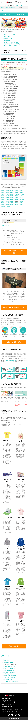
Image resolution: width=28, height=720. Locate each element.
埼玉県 (2, 194)
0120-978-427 (18, 5)
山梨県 (16, 195)
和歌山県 (22, 199)
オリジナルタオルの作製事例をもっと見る (14, 308)
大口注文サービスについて (9, 677)
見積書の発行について (8, 662)
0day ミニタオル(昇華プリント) (9, 225)
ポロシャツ (21, 520)
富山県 (2, 195)
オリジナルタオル (14, 7)
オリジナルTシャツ (7, 448)
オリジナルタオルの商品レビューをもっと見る (14, 252)
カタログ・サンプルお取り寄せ (11, 681)
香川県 (7, 202)
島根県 (7, 201)
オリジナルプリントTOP (5, 7)
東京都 (11, 194)
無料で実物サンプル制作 (20, 376)
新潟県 (22, 194)
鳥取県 (2, 201)
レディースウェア (21, 624)
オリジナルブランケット (21, 486)
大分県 (16, 204)
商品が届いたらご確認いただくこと (12, 673)
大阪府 (7, 199)
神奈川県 (17, 194)
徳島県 (2, 202)
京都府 (2, 199)
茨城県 (11, 192)
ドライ (7, 591)
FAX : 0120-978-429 (6, 700)
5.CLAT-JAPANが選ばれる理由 (11, 43)
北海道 (2, 190)
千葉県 (7, 194)
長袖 (21, 591)
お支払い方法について (8, 671)
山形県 (2, 192)
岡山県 (11, 201)
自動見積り (20, 369)
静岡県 (7, 197)
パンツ (7, 624)
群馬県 (21, 192)
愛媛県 (11, 202)
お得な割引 (7, 376)
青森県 (7, 190)
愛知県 (11, 197)
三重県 (16, 197)
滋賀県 (21, 197)
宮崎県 (21, 204)
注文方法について (7, 660)
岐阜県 (2, 197)
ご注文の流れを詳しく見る (14, 342)
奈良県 (16, 199)
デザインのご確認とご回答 (9, 668)
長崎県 (7, 204)
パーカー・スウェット (7, 554)
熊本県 (11, 204)
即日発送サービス (7, 679)
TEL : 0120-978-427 (6, 698)
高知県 (16, 202)
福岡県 (21, 202)
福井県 (11, 195)
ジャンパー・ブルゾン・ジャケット (21, 554)
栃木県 (16, 192)
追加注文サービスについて (9, 666)
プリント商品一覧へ (14, 646)
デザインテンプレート (11, 360)
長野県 (21, 195)
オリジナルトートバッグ (21, 448)
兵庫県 (11, 199)
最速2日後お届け (7, 369)
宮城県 (16, 190)
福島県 (7, 192)
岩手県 (11, 190)
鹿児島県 (3, 206)
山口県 (21, 201)
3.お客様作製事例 (7, 39)
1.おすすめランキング (9, 34)
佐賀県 (2, 204)
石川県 (7, 195)
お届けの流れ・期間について (10, 664)
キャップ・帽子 (7, 520)
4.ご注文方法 (6, 41)
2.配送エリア (6, 36)
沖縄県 (8, 206)
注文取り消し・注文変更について (11, 675)
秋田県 (21, 190)
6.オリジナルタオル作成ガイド (11, 45)
